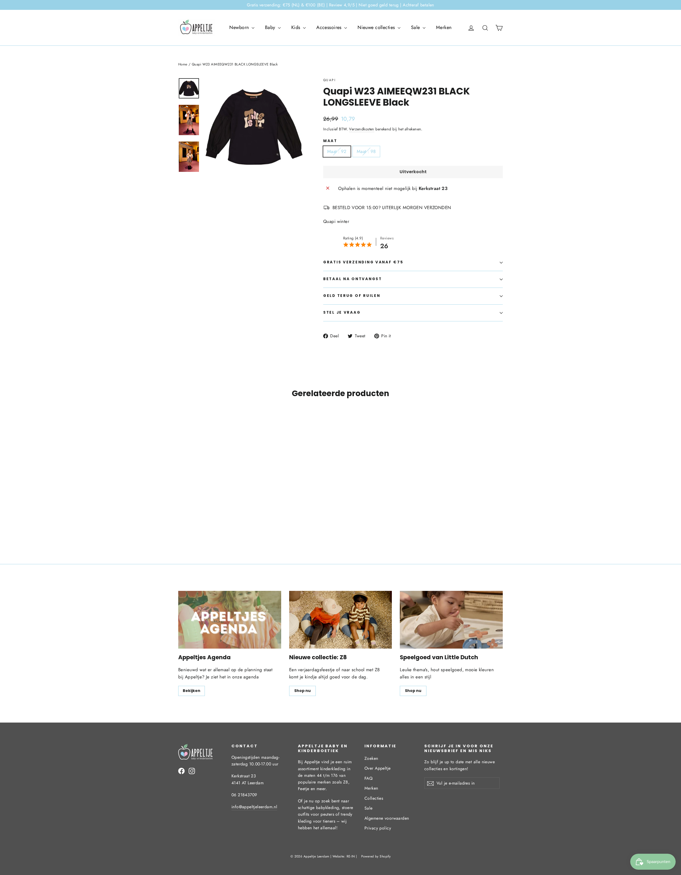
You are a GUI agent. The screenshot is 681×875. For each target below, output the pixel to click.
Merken (444, 27)
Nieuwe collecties (377, 27)
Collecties (373, 798)
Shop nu (302, 690)
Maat (330, 141)
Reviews (387, 238)
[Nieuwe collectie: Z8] (340, 620)
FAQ (368, 778)
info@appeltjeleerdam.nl (254, 807)
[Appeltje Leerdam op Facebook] (181, 770)
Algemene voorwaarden (386, 818)
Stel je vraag (341, 312)
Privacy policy (377, 828)
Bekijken (191, 690)
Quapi (329, 80)
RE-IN (351, 856)
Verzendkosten (361, 129)
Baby (271, 27)
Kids (296, 27)
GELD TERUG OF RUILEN (351, 295)
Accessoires (329, 27)
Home (183, 64)
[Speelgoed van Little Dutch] (451, 620)
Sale (416, 27)
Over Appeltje (377, 768)
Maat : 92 (337, 151)
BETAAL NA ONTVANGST (352, 278)
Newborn (239, 27)
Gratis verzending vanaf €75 (363, 262)
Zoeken (371, 758)
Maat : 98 (366, 151)
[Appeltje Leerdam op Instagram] (192, 770)
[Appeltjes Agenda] (229, 620)
